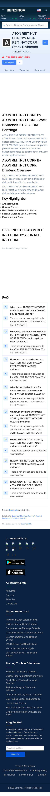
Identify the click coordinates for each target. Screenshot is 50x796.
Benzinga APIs (17, 516)
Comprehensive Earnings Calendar (23, 628)
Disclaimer (9, 775)
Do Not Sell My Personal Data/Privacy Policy (25, 770)
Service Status (26, 775)
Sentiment (40, 70)
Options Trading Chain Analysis (21, 624)
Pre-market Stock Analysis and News (24, 707)
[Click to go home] (16, 10)
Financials (24, 70)
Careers (10, 595)
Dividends (13, 510)
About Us (10, 591)
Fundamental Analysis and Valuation (24, 694)
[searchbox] (27, 25)
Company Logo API (19, 518)
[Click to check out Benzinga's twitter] (27, 547)
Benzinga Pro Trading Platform (21, 671)
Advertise (10, 599)
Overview (9, 70)
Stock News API (29, 516)
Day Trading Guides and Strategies (23, 699)
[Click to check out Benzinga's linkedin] (20, 547)
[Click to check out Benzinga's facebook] (7, 547)
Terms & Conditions (25, 766)
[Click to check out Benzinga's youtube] (34, 547)
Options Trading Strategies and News (24, 676)
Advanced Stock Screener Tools (21, 620)
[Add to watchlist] (45, 42)
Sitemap (42, 775)
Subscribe (15, 754)
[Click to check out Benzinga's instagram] (14, 547)
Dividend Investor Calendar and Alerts (24, 632)
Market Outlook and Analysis (20, 648)
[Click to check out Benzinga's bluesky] (7, 553)
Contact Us (11, 604)
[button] (38, 10)
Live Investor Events (16, 703)
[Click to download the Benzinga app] (15, 562)
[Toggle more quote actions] (20, 62)
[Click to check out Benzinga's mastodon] (14, 553)
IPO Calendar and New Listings (21, 644)
